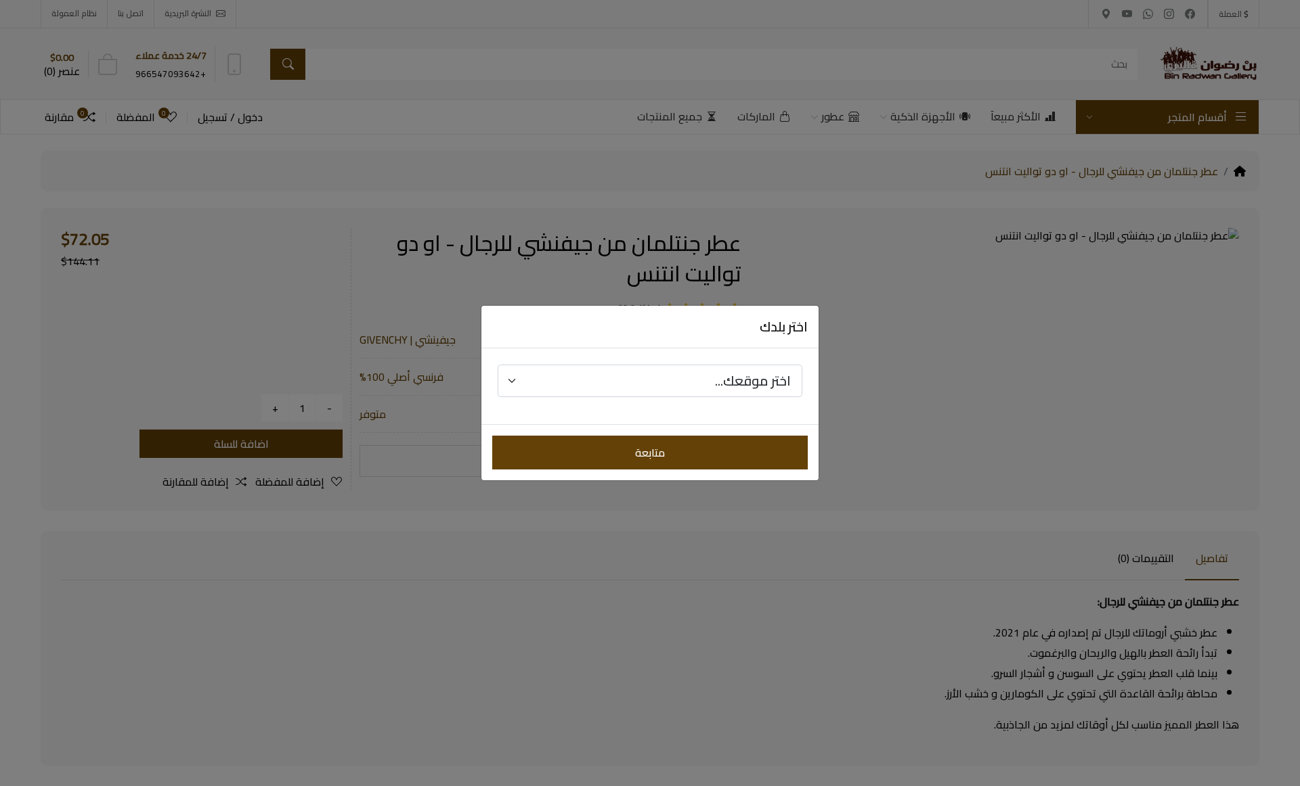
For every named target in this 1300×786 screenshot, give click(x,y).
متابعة (650, 452)
